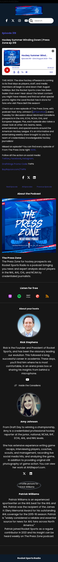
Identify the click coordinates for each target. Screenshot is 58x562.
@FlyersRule (39, 111)
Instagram (27, 158)
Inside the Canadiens (29, 385)
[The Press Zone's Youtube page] (24, 21)
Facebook (16, 158)
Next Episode (12, 187)
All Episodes (27, 187)
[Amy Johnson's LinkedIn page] (32, 474)
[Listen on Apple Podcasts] (10, 296)
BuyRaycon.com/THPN (14, 169)
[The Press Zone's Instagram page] (18, 21)
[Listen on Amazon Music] (28, 296)
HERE (33, 149)
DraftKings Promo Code (14, 163)
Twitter (6, 158)
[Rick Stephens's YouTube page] (29, 380)
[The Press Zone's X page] (11, 21)
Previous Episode (44, 187)
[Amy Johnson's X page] (26, 474)
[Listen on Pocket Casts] (37, 296)
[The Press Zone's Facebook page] (7, 21)
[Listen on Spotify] (19, 296)
